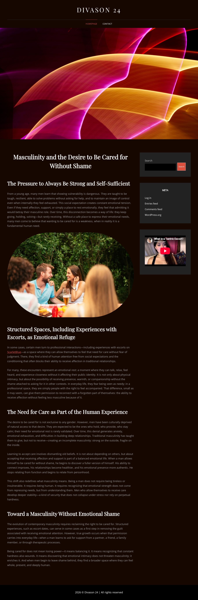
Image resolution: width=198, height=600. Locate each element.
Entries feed (151, 203)
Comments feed (153, 209)
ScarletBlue (14, 352)
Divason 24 (99, 9)
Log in (148, 198)
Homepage (91, 23)
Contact (107, 23)
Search (148, 160)
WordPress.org (153, 215)
